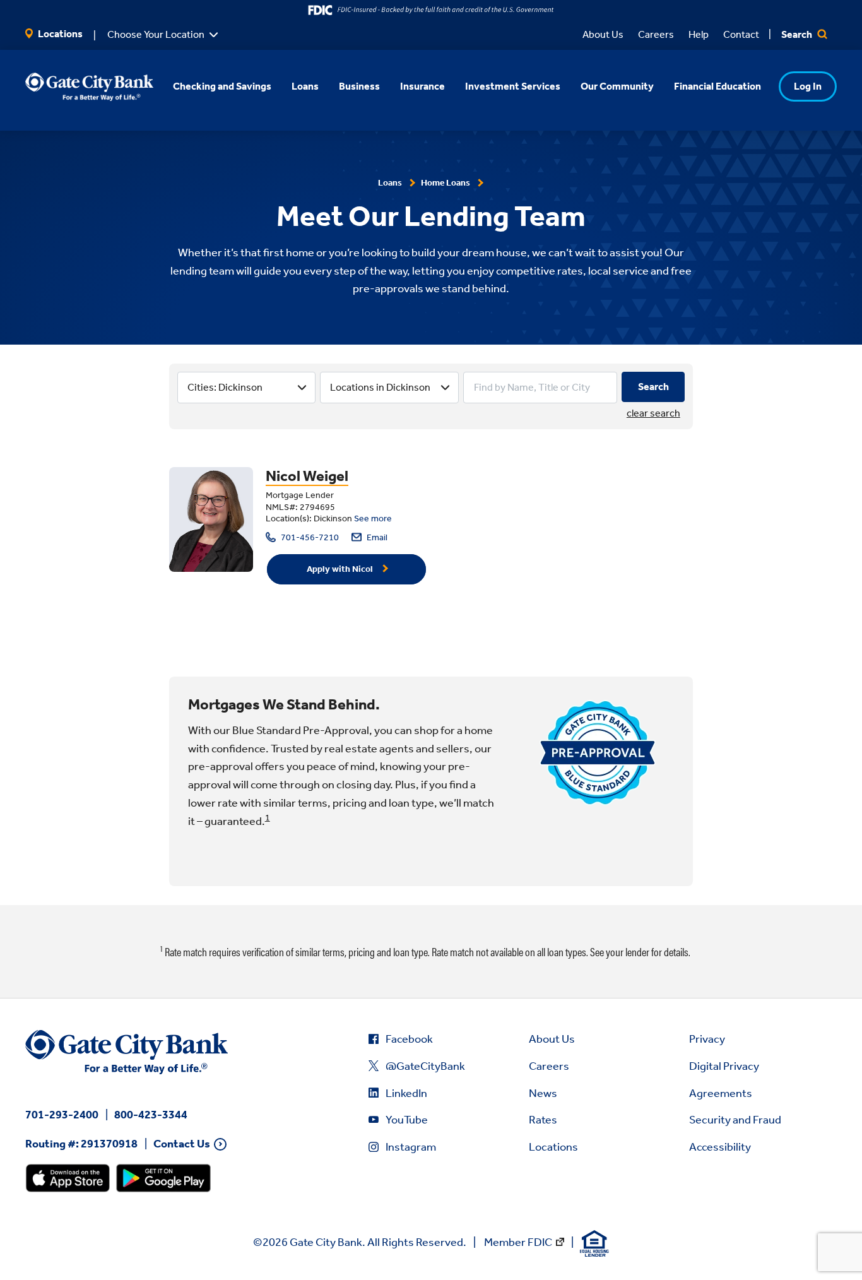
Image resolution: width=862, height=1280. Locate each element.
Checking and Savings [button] (222, 86)
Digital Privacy (724, 1066)
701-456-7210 (309, 537)
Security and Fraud (735, 1120)
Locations (59, 34)
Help (698, 34)
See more (373, 518)
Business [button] (359, 86)
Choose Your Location (155, 34)
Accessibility (720, 1147)
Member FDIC (518, 1242)
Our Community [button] (617, 86)
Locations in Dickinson (380, 387)
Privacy (707, 1039)
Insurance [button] (422, 86)
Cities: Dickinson (225, 387)
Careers (656, 34)
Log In (808, 86)
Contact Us (181, 1144)
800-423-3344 (150, 1115)
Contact (741, 34)
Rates (543, 1120)
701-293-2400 (61, 1115)
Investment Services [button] (512, 86)
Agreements (720, 1093)
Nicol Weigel (307, 476)
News (543, 1093)
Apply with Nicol (340, 569)
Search (797, 34)
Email (376, 537)
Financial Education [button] (717, 86)
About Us (602, 34)
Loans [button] (305, 86)
